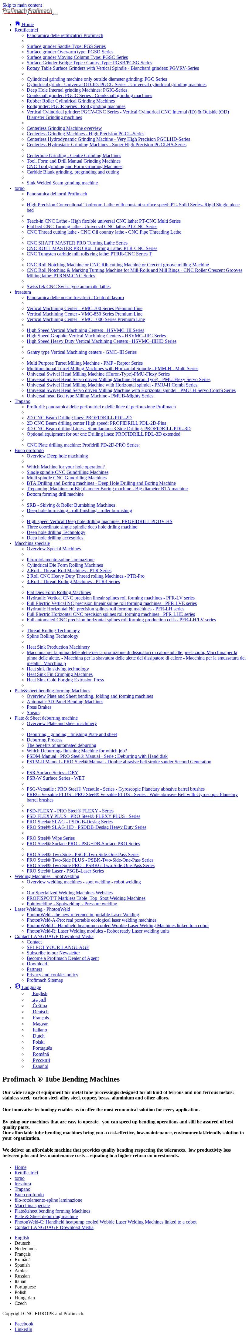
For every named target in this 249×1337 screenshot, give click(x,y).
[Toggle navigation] (55, 14)
